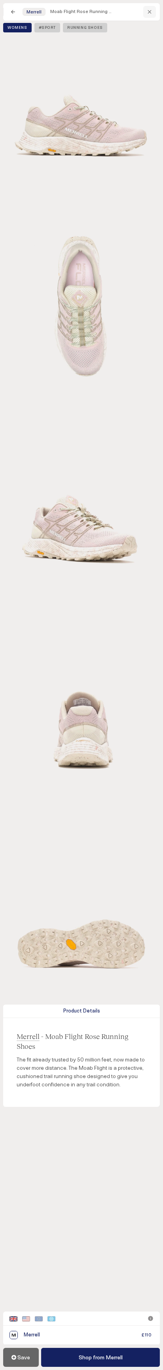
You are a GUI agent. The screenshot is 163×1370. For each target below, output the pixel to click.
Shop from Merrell (101, 1357)
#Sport (47, 27)
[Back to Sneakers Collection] (13, 12)
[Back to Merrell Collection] (149, 12)
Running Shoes (85, 27)
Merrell (28, 1036)
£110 (146, 1335)
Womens (17, 27)
